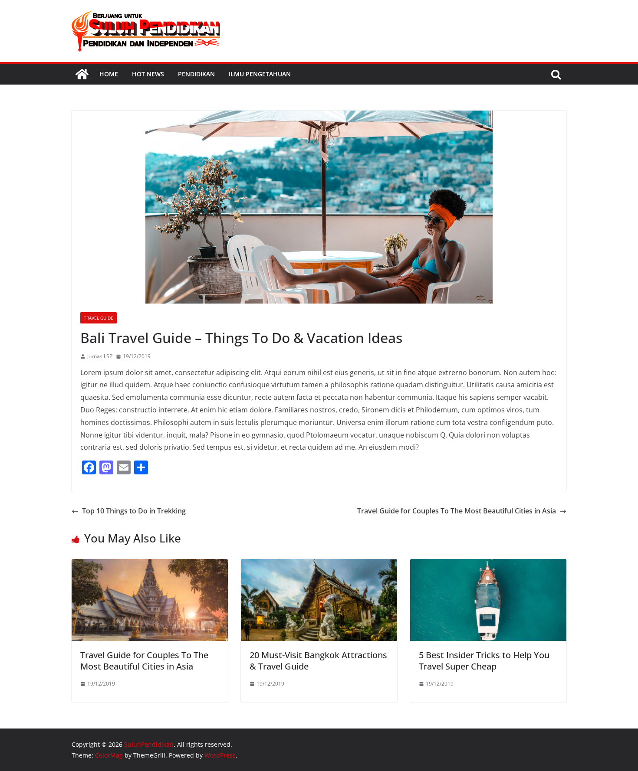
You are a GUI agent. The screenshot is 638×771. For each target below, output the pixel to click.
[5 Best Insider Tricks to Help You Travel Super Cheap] (488, 565)
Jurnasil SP (99, 356)
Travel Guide (98, 318)
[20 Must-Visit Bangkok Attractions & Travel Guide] (319, 565)
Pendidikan (196, 74)
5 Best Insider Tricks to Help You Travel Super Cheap (484, 660)
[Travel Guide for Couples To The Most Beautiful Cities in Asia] (150, 565)
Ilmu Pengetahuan (260, 74)
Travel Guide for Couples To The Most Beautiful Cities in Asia (456, 511)
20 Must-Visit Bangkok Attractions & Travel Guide (318, 660)
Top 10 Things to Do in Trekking (134, 511)
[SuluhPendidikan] (82, 74)
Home (108, 74)
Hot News (148, 74)
